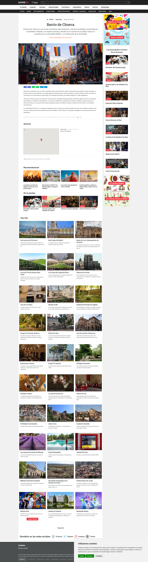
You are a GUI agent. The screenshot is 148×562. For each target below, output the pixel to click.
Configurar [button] (99, 556)
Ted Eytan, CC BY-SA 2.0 (62, 82)
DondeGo (67, 556)
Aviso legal (70, 559)
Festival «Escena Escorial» (113, 171)
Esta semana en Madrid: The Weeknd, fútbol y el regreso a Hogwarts (50, 186)
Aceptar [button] (81, 556)
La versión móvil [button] (32, 559)
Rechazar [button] (90, 556)
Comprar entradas (32, 519)
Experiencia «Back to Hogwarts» (69, 209)
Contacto (48, 559)
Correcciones (63, 559)
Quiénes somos (40, 559)
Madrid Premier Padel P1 (112, 154)
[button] (41, 139)
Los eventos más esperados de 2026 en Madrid (69, 186)
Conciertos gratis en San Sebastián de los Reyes (48, 209)
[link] (27, 87)
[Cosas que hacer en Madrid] (23, 2)
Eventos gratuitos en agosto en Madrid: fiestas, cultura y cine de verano (88, 186)
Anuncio (22, 559)
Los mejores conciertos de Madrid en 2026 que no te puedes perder (30, 186)
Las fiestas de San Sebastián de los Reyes (117, 137)
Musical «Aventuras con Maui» (88, 209)
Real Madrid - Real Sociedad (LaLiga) (30, 209)
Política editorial (55, 559)
